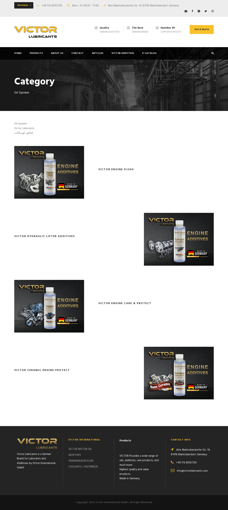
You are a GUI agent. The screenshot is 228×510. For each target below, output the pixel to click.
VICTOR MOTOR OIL (80, 449)
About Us (57, 53)
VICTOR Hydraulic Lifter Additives (44, 236)
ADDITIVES (74, 455)
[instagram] (212, 11)
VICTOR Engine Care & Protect (124, 303)
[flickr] (199, 11)
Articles (97, 53)
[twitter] (205, 11)
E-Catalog (149, 53)
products (36, 53)
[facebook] (192, 11)
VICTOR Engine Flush (116, 169)
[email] (186, 11)
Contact (77, 53)
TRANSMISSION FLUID (81, 461)
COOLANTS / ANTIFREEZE (83, 467)
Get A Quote (202, 29)
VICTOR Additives (123, 53)
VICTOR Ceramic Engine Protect (42, 370)
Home (18, 53)
